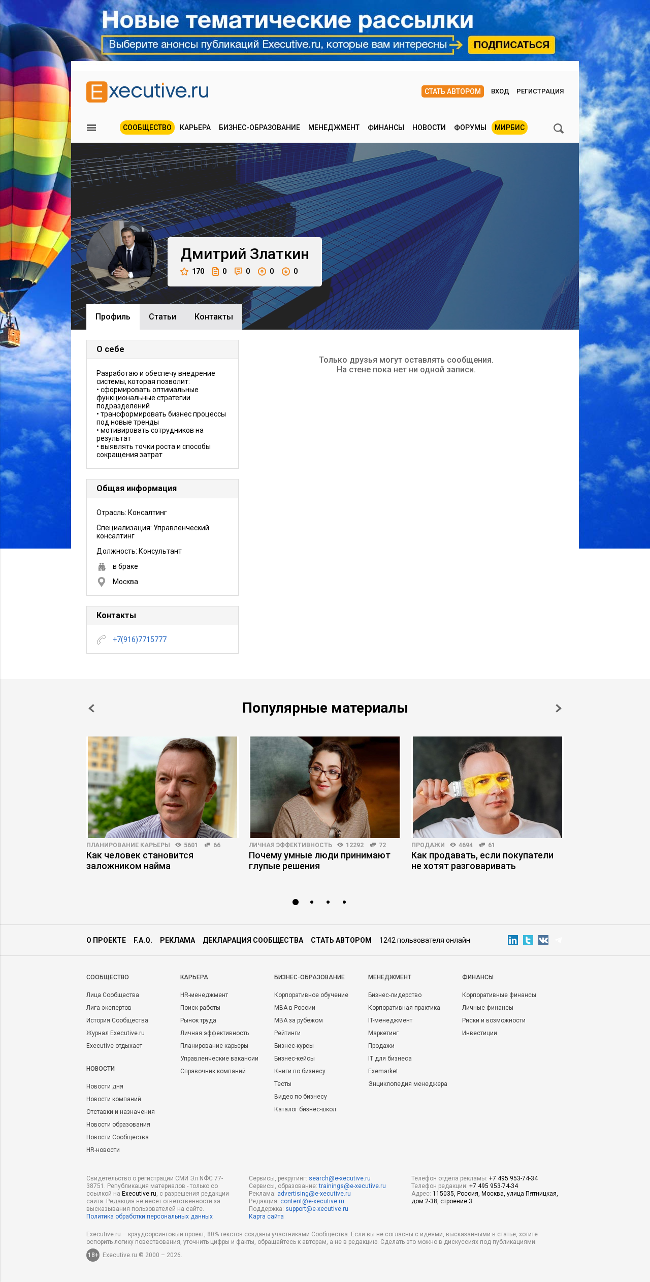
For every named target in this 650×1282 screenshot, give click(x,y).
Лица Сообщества (112, 995)
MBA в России (294, 1007)
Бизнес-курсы (294, 1045)
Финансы (386, 127)
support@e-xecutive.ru (316, 1208)
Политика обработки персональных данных (149, 1216)
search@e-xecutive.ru (340, 1178)
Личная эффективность (290, 845)
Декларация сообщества (253, 940)
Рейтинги (287, 1033)
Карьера (195, 127)
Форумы (470, 127)
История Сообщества (117, 1020)
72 (382, 845)
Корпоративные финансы (499, 995)
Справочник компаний (213, 1071)
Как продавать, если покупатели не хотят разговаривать (482, 860)
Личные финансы (487, 1007)
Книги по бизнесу (300, 1071)
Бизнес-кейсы (294, 1058)
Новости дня (104, 1086)
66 (216, 845)
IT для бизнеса (390, 1058)
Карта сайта (266, 1216)
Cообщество (107, 977)
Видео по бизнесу (300, 1096)
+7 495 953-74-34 (513, 1178)
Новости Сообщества (117, 1137)
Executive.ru (139, 1193)
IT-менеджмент (390, 1020)
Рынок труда (198, 1020)
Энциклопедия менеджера (407, 1083)
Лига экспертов (109, 1007)
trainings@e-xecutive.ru (352, 1186)
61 (491, 845)
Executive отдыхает (114, 1045)
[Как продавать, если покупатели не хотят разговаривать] (487, 787)
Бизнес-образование (259, 127)
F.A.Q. (143, 940)
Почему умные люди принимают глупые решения (320, 860)
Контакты (213, 317)
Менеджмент (334, 127)
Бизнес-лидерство (394, 995)
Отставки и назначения (120, 1111)
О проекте (106, 940)
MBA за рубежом (298, 1020)
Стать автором (453, 91)
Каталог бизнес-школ (305, 1109)
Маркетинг (383, 1033)
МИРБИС (510, 127)
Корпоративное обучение (311, 995)
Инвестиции (479, 1033)
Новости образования (118, 1124)
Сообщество (147, 127)
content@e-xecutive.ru (312, 1201)
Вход (500, 91)
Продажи (428, 845)
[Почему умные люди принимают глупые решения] (325, 787)
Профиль (113, 317)
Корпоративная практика (404, 1007)
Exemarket (383, 1071)
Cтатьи (162, 317)
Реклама (177, 940)
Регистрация (540, 91)
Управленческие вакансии (219, 1058)
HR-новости (103, 1149)
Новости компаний (113, 1099)
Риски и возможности (494, 1020)
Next (559, 708)
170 (198, 271)
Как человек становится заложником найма (139, 860)
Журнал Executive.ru (115, 1033)
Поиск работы (200, 1007)
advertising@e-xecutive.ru (314, 1193)
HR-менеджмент (204, 995)
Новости (429, 127)
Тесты (282, 1083)
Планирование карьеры (128, 845)
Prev (91, 708)
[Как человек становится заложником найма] (162, 787)
